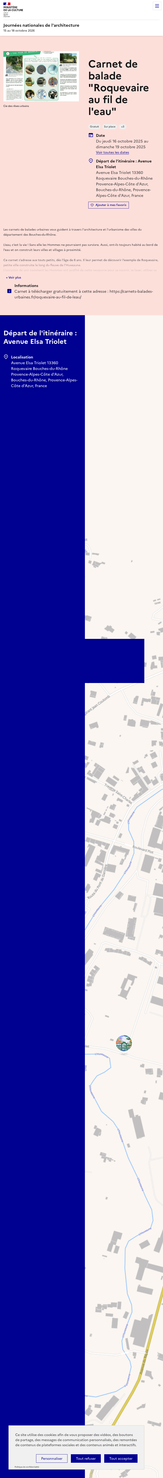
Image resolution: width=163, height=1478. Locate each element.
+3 (122, 127)
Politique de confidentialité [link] (27, 1466)
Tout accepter (120, 1458)
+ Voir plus (13, 277)
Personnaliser (51, 1458)
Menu (157, 6)
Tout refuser (86, 1458)
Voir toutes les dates (112, 152)
